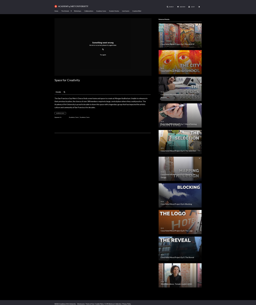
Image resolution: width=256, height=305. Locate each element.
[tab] (58, 92)
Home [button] (56, 11)
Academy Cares (74, 117)
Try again (103, 55)
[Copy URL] (103, 49)
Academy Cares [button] (101, 11)
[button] (170, 7)
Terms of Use (90, 304)
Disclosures (81, 304)
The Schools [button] (65, 11)
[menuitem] (57, 11)
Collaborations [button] (88, 11)
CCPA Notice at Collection (113, 304)
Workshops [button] (77, 11)
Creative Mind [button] (136, 11)
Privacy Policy (126, 304)
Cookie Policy (99, 304)
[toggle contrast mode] (199, 7)
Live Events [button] (125, 11)
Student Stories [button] (114, 11)
